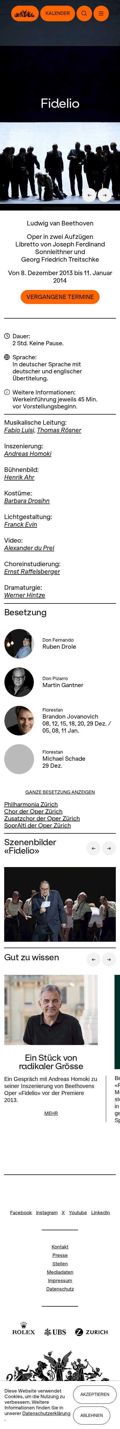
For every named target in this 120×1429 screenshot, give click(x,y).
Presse (60, 1255)
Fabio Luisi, (19, 430)
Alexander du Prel (29, 548)
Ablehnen (91, 1415)
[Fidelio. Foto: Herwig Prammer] (60, 905)
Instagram (46, 1212)
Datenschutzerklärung (46, 1413)
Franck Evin (20, 524)
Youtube (78, 1212)
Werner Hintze (24, 595)
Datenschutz (60, 1289)
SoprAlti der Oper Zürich (37, 825)
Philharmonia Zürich (31, 804)
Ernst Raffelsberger (32, 571)
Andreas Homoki (27, 453)
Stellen (60, 1263)
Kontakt (60, 1247)
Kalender (57, 13)
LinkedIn (100, 1212)
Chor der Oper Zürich (33, 811)
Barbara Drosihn (27, 500)
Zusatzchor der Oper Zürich (42, 818)
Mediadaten (60, 1272)
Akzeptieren (94, 1394)
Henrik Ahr (19, 477)
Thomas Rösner (59, 430)
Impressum (60, 1280)
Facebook (21, 1212)
